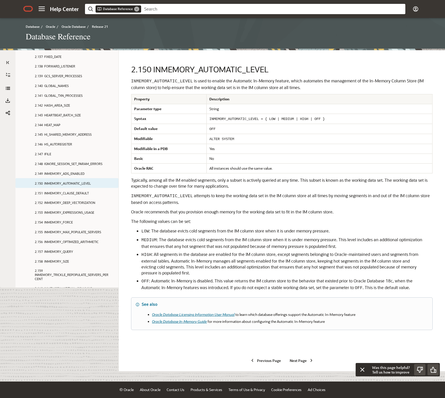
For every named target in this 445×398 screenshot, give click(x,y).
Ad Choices (317, 389)
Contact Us (175, 389)
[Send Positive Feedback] (433, 369)
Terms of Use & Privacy (246, 389)
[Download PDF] (7, 100)
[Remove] (137, 9)
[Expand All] (8, 75)
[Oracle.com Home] (28, 8)
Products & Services (206, 389)
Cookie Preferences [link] (286, 389)
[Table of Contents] (7, 62)
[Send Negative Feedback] (419, 369)
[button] (41, 8)
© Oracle (126, 389)
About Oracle (150, 389)
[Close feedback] (362, 369)
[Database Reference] (7, 88)
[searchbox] (273, 9)
